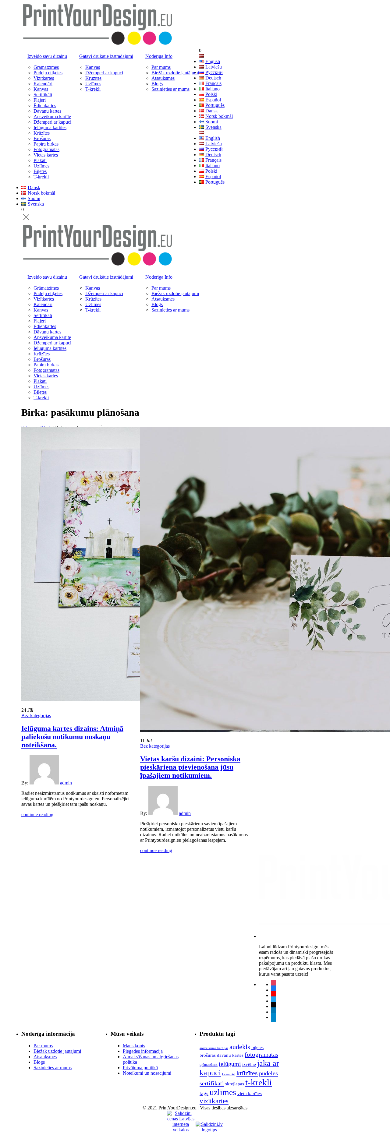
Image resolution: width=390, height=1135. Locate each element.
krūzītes (247, 1073)
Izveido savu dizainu (47, 56)
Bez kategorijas (36, 715)
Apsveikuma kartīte (52, 116)
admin (66, 782)
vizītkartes (214, 1101)
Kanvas (41, 89)
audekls (239, 1047)
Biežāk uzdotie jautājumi (175, 72)
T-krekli (41, 176)
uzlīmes (223, 1092)
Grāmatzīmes (46, 67)
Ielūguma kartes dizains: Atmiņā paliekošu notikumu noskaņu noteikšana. (72, 736)
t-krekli (258, 1082)
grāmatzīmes (209, 1065)
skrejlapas (234, 1083)
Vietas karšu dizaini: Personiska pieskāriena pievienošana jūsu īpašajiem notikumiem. (190, 767)
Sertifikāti (43, 94)
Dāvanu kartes (47, 111)
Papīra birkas (46, 143)
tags (204, 1093)
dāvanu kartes (230, 1055)
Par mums (161, 67)
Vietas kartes (46, 154)
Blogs (157, 83)
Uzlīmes (41, 165)
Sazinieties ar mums (170, 89)
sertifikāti (212, 1083)
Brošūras (42, 138)
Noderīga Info (158, 56)
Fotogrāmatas (46, 149)
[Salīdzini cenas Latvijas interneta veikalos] (180, 1116)
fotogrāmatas (261, 1054)
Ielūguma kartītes (50, 127)
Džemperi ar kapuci (52, 122)
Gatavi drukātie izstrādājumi (106, 56)
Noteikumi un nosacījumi (147, 1073)
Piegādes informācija (143, 1051)
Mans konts (134, 1045)
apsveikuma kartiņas (214, 1048)
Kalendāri (43, 83)
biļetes (257, 1047)
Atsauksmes (163, 78)
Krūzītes (42, 133)
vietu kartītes (249, 1093)
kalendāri (228, 1074)
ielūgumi (230, 1063)
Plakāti (40, 160)
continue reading (37, 814)
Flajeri (40, 100)
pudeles (268, 1073)
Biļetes (40, 171)
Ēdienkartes (45, 105)
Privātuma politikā (140, 1067)
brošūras (208, 1055)
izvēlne (249, 1064)
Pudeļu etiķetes (48, 72)
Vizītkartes (44, 78)
